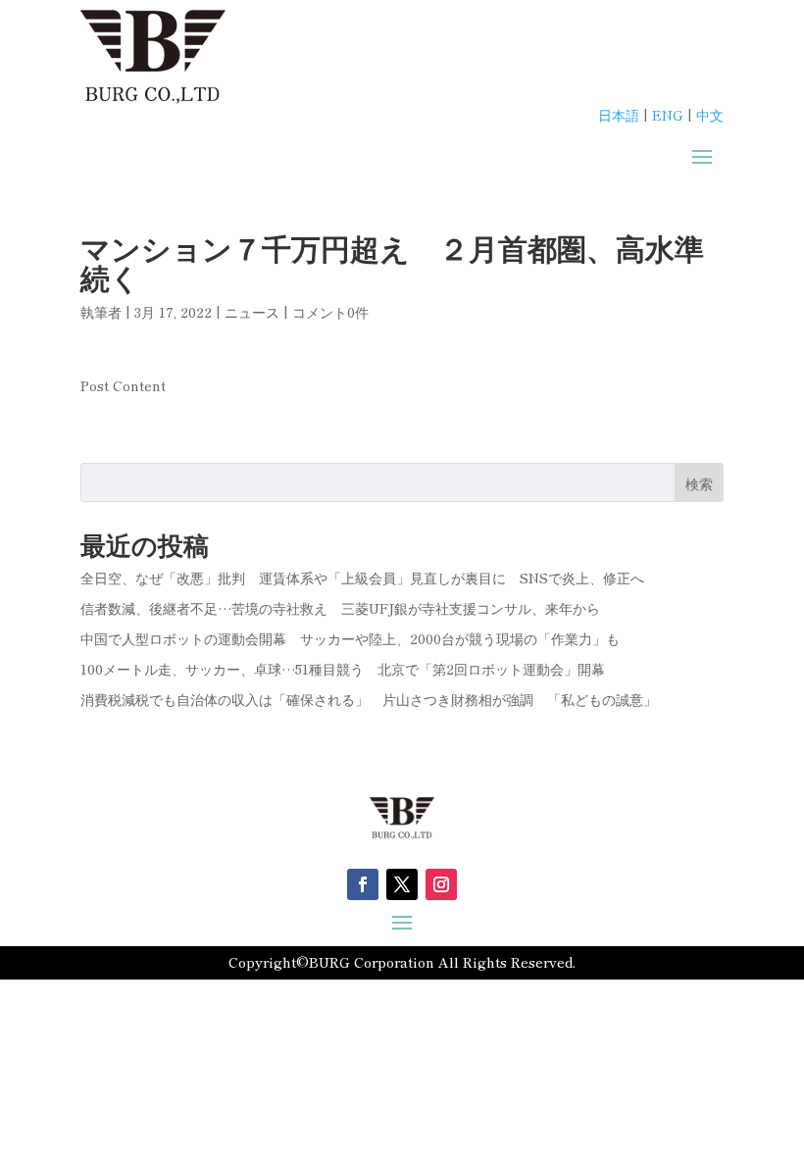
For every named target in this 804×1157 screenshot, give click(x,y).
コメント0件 (330, 312)
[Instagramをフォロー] (441, 884)
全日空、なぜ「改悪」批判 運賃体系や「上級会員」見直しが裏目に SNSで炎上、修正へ (362, 577)
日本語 (618, 115)
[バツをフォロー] (402, 884)
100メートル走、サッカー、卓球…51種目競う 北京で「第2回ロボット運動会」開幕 (342, 669)
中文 (710, 115)
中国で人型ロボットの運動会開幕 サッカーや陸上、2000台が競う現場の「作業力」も (350, 638)
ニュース (252, 312)
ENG (667, 115)
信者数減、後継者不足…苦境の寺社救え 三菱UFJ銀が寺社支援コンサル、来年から (347, 608)
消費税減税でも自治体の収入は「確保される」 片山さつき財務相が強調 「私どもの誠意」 (368, 699)
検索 (699, 483)
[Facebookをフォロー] (362, 884)
